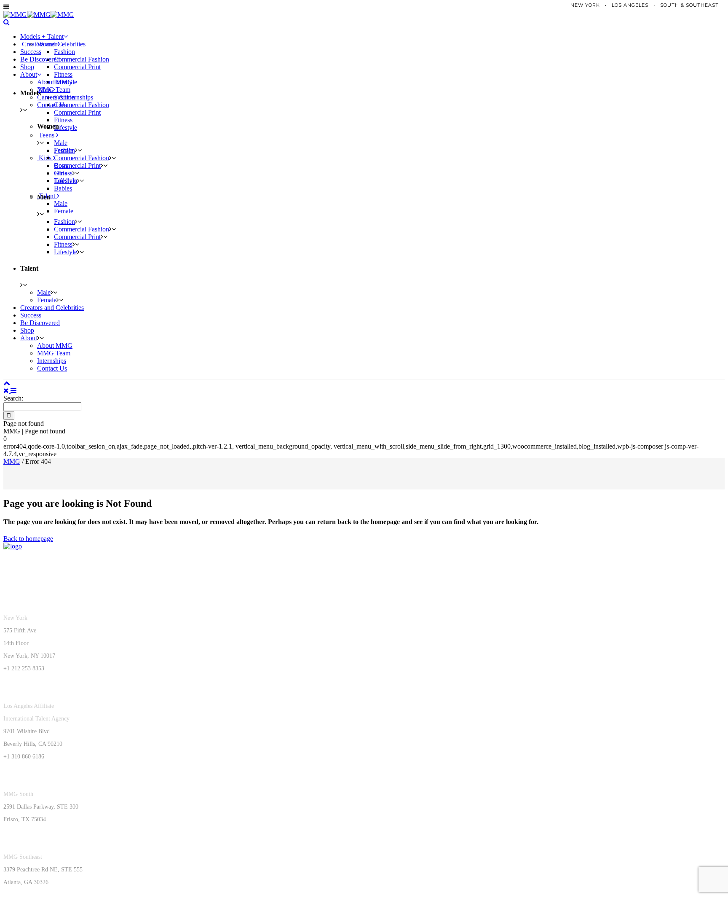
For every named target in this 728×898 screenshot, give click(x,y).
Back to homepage (28, 538)
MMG (11, 461)
